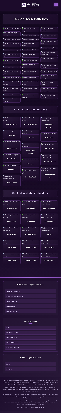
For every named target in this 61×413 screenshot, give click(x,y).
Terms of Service (11, 301)
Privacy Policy (10, 306)
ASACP (8, 364)
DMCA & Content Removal (14, 296)
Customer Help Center (13, 291)
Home (8, 327)
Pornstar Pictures (11, 337)
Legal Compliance (11, 311)
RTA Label (9, 369)
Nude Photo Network (13, 347)
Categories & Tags (12, 332)
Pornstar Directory (12, 342)
